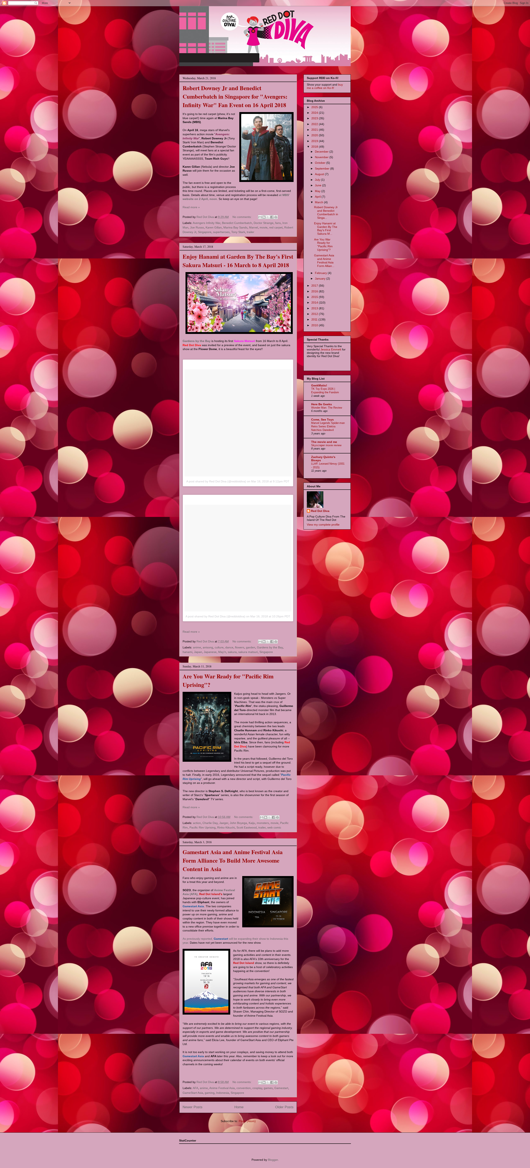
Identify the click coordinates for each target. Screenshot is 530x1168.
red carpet (276, 227)
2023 (315, 118)
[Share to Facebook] (272, 217)
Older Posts (284, 1107)
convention (243, 1088)
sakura (232, 652)
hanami (187, 652)
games (268, 1088)
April (318, 196)
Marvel (253, 227)
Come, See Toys (322, 419)
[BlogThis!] (264, 217)
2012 (315, 314)
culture (219, 647)
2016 (315, 291)
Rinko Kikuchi (226, 827)
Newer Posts (192, 1107)
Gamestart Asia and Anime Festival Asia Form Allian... (324, 260)
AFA (195, 1088)
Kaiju (252, 823)
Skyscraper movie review (326, 445)
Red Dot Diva (320, 511)
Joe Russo (197, 227)
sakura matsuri (248, 652)
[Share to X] (268, 217)
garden (250, 647)
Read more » (191, 207)
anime (197, 647)
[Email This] (260, 217)
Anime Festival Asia (222, 1088)
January (320, 278)
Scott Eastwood (246, 827)
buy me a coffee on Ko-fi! (325, 86)
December (322, 151)
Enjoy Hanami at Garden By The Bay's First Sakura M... (325, 228)
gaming (209, 1092)
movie (263, 227)
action (197, 823)
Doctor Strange (263, 223)
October (320, 162)
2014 (315, 302)
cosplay (257, 1088)
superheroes (221, 232)
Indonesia (222, 1092)
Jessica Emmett (330, 349)
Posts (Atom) (247, 1121)
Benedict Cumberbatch (237, 223)
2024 (315, 112)
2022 (315, 124)
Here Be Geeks (321, 404)
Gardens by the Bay (270, 647)
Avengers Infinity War (206, 223)
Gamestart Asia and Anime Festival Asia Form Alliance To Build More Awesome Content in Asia (233, 860)
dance (229, 647)
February (321, 273)
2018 (315, 146)
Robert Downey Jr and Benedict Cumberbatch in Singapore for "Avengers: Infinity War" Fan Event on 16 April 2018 (235, 96)
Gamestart (281, 1088)
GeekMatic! (319, 385)
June (318, 185)
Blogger (273, 1159)
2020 (315, 135)
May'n (222, 652)
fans (278, 223)
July (318, 179)
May (318, 191)
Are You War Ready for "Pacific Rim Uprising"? (323, 244)
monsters (263, 823)
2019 (315, 141)
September (322, 168)
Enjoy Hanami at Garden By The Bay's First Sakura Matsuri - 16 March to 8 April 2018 (238, 260)
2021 (315, 129)
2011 (314, 319)
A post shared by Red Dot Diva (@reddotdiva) (216, 481)
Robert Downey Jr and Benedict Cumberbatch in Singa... (326, 212)
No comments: (242, 217)
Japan (198, 652)
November (322, 157)
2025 (315, 107)
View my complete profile (323, 524)
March (319, 202)
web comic (274, 827)
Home (238, 1107)
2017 (315, 285)
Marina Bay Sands (235, 227)
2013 (315, 308)
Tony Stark (238, 232)
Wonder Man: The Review (326, 407)
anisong (208, 647)
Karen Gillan (214, 227)
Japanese (210, 652)
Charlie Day (210, 823)
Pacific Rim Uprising (202, 827)
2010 (315, 325)
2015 (315, 297)
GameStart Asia (193, 1092)
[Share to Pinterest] (276, 217)
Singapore (204, 232)
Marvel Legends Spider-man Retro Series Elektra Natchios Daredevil (328, 426)
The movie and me (324, 442)
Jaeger (223, 823)
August (320, 174)
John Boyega (238, 823)
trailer (250, 232)
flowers (239, 647)
